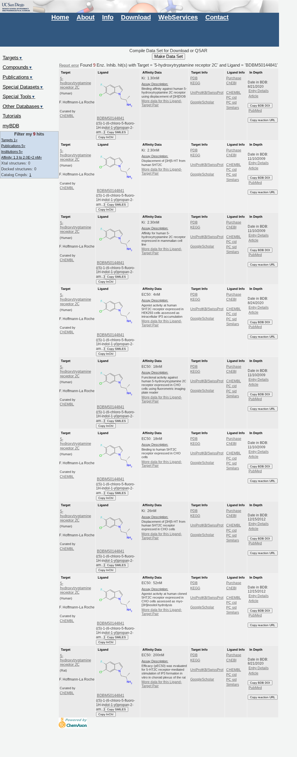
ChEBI (231, 83)
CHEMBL (233, 92)
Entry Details (259, 91)
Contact (217, 17)
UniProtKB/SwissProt (206, 92)
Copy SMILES (116, 132)
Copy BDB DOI (260, 105)
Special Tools (19, 96)
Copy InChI (105, 137)
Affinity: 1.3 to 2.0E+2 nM (21, 157)
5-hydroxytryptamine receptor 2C (75, 83)
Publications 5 (13, 146)
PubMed (255, 110)
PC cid (231, 97)
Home (60, 17)
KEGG (195, 83)
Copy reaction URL (262, 120)
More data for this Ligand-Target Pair (162, 103)
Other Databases (23, 106)
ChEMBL (67, 116)
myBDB (11, 126)
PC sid (231, 102)
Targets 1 (9, 140)
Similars (232, 107)
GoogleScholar (202, 102)
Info (107, 17)
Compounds (17, 67)
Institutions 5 (12, 151)
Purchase (233, 78)
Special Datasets (23, 87)
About (86, 17)
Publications (18, 77)
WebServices (178, 17)
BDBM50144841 (110, 118)
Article (253, 96)
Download (136, 17)
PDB (194, 78)
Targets (13, 58)
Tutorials (12, 116)
